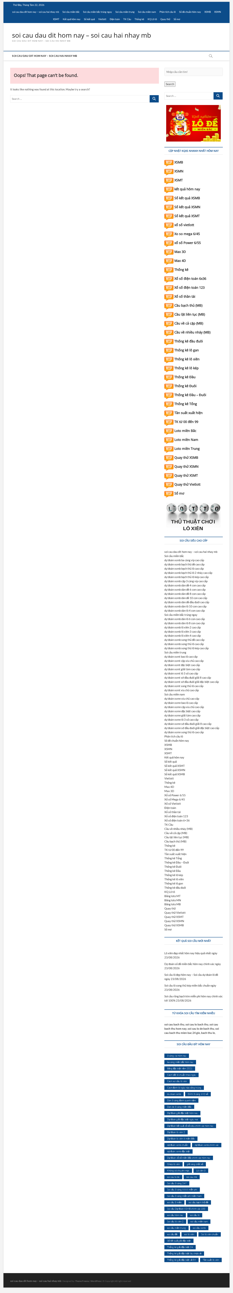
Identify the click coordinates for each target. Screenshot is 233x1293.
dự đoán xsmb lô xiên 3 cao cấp (182, 631)
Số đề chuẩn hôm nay (190, 11)
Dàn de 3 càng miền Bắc (179, 1106)
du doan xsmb (174, 1093)
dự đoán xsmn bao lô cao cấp (181, 702)
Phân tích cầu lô (167, 11)
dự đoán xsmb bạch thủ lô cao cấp (184, 568)
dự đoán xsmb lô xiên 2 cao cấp (182, 627)
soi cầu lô (195, 1215)
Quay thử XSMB (186, 457)
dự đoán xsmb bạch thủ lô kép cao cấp (186, 577)
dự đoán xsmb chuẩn (177, 1144)
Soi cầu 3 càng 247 (177, 1183)
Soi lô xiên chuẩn (209, 1234)
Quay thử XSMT (186, 475)
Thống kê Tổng (185, 404)
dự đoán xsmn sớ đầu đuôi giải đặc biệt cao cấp (191, 728)
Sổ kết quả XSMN (187, 207)
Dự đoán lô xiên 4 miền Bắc (181, 1138)
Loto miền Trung (187, 448)
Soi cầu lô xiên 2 (175, 1221)
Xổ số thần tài (184, 296)
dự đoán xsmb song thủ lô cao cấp (184, 644)
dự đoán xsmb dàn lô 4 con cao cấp (184, 610)
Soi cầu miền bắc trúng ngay (97, 11)
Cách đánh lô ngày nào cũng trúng (184, 1087)
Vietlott (102, 19)
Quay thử (165, 19)
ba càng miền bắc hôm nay (180, 1062)
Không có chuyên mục (178, 1170)
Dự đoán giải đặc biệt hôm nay (182, 1112)
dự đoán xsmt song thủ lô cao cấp (183, 686)
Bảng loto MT (172, 896)
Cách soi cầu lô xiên (177, 1081)
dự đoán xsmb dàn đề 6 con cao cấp (185, 589)
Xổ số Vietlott (172, 803)
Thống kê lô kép (186, 368)
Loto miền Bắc (185, 430)
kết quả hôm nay (187, 189)
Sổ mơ (177, 19)
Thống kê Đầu (185, 377)
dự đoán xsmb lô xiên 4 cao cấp (182, 635)
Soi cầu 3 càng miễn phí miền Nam (184, 1195)
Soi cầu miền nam (147, 11)
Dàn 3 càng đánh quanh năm (181, 1100)
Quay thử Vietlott (187, 484)
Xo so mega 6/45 (187, 234)
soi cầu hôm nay (175, 1215)
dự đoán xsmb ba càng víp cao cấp (184, 560)
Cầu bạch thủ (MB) (188, 305)
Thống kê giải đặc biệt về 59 (181, 1259)
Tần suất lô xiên (211, 1259)
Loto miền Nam (186, 439)
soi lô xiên (189, 1234)
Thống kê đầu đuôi (188, 341)
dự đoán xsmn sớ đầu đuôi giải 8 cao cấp (187, 723)
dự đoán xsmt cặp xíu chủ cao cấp (184, 660)
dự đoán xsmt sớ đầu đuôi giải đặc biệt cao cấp (191, 681)
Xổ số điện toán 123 (189, 287)
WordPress (95, 1281)
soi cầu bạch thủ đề (198, 1202)
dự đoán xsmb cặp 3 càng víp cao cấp (186, 581)
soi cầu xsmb (199, 1227)
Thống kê (139, 19)
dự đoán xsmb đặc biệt (178, 1151)
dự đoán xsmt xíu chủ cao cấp (181, 690)
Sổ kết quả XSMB (187, 198)
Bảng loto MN (172, 900)
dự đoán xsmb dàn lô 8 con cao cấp (184, 623)
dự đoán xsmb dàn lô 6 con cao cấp (184, 619)
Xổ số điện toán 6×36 (177, 820)
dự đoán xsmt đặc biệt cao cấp (182, 665)
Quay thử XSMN (186, 466)
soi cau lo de (173, 1176)
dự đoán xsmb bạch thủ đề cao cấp (184, 564)
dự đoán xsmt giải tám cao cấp (182, 669)
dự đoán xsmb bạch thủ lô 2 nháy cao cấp (188, 572)
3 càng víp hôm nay (176, 1055)
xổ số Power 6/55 (187, 243)
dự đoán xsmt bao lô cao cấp (181, 656)
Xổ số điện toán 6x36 (190, 278)
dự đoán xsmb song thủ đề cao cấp (184, 639)
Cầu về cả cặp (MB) (188, 323)
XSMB (207, 11)
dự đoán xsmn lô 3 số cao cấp (181, 719)
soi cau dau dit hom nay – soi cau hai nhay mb (35, 11)
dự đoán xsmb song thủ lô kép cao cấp (186, 648)
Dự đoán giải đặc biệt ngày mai (182, 1119)
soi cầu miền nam (199, 1221)
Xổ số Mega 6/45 (174, 799)
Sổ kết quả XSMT (187, 216)
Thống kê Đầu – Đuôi (190, 395)
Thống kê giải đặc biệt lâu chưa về (184, 1253)
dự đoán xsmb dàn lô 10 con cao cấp (185, 606)
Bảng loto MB (172, 904)
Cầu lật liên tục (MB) (189, 314)
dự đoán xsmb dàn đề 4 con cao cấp (185, 585)
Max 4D (180, 260)
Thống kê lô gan (186, 350)
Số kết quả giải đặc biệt (179, 1240)
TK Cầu (127, 19)
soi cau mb (191, 1176)
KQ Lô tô (152, 19)
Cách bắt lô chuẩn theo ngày (181, 1074)
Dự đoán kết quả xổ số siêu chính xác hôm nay (190, 1125)
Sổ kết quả (89, 19)
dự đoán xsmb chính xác (207, 1144)
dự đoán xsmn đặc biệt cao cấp (182, 711)
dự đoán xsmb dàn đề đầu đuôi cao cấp (186, 602)
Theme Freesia (82, 1281)
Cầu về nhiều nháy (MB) (192, 332)
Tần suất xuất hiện (188, 413)
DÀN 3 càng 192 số (198, 1093)
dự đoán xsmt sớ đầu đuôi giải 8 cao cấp (187, 677)
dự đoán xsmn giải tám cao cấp (182, 715)
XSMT (56, 19)
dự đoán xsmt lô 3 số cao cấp (181, 673)
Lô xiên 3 (201, 1170)
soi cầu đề (172, 1234)
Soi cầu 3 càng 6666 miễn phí (182, 1189)
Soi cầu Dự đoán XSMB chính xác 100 (186, 1208)
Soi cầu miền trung (125, 11)
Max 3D (180, 251)
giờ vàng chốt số (195, 1164)
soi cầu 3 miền (174, 1202)
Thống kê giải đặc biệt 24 (180, 1247)
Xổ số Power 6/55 (175, 795)
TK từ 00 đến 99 (186, 421)
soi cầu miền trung (176, 1227)
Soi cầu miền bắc (71, 11)
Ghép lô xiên (173, 1164)
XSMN (217, 11)
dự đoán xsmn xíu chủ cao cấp (181, 698)
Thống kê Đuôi (185, 386)
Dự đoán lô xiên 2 (176, 1132)
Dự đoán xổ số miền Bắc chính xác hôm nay (188, 1157)
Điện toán (115, 19)
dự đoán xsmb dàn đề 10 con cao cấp (185, 598)
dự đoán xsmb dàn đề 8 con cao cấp (185, 593)
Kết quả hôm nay (71, 19)
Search (170, 84)
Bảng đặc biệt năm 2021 (179, 1068)
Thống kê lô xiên (187, 359)
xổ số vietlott (184, 225)
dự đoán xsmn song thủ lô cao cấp (184, 732)
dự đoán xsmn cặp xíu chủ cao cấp (184, 707)
